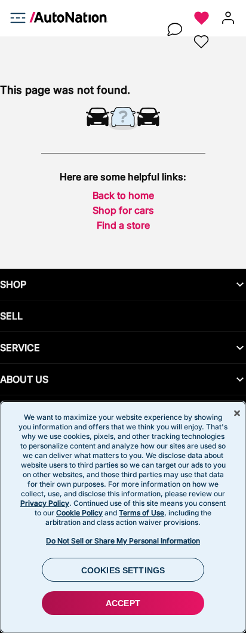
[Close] (237, 413)
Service (20, 348)
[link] (64, 19)
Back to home (123, 195)
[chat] (174, 29)
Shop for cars (123, 210)
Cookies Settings (123, 570)
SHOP (13, 284)
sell (11, 316)
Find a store (123, 225)
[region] (123, 517)
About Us (24, 379)
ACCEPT (123, 603)
